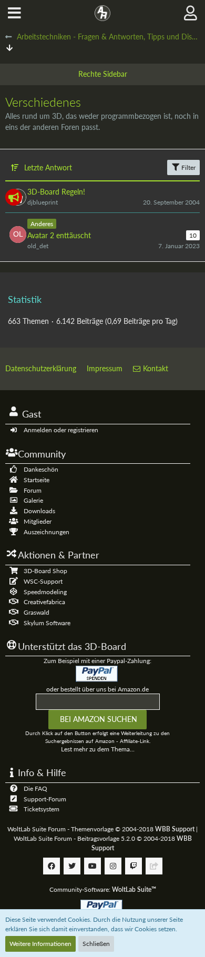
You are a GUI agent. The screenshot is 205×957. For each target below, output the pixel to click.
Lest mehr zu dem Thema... (98, 749)
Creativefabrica (44, 602)
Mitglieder (38, 521)
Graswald (36, 612)
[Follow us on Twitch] (133, 866)
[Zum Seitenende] (9, 47)
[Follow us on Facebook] (51, 866)
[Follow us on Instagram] (113, 866)
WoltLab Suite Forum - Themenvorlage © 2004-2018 (100, 829)
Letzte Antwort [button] (48, 167)
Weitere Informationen (40, 944)
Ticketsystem (41, 809)
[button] (14, 13)
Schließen (96, 944)
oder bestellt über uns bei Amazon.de (97, 689)
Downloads (39, 511)
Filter (188, 167)
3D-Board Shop (45, 571)
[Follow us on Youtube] (92, 866)
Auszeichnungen (46, 532)
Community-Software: (102, 889)
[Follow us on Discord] (154, 866)
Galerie (33, 500)
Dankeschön (41, 469)
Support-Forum (45, 799)
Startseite (36, 480)
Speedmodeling (45, 592)
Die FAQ (35, 788)
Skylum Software (47, 623)
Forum (33, 490)
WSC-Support (43, 581)
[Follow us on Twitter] (72, 866)
